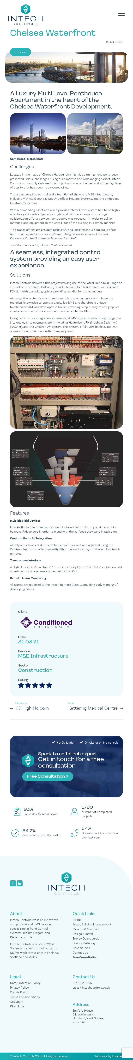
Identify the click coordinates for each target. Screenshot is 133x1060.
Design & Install (83, 934)
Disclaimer (17, 1006)
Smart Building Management (92, 924)
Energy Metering (84, 943)
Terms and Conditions (25, 997)
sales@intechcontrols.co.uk (91, 988)
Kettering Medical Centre (93, 708)
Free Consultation (46, 777)
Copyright (16, 1002)
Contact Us (80, 953)
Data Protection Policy (25, 983)
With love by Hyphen (108, 1056)
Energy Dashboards (86, 938)
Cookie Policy (19, 992)
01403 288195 (82, 983)
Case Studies (81, 948)
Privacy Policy (19, 988)
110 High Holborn (32, 708)
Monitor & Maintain (86, 929)
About (77, 920)
